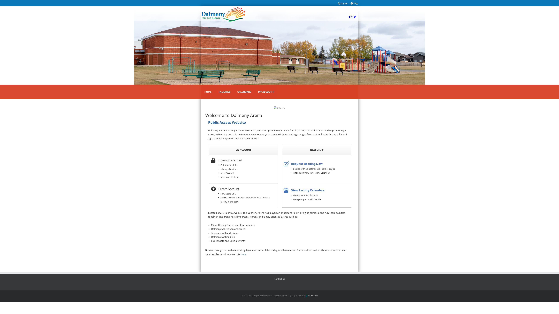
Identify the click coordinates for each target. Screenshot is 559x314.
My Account (266, 91)
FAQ (355, 3)
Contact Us (279, 278)
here (243, 254)
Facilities (224, 91)
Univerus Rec (312, 296)
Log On (344, 3)
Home (208, 91)
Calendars (244, 91)
